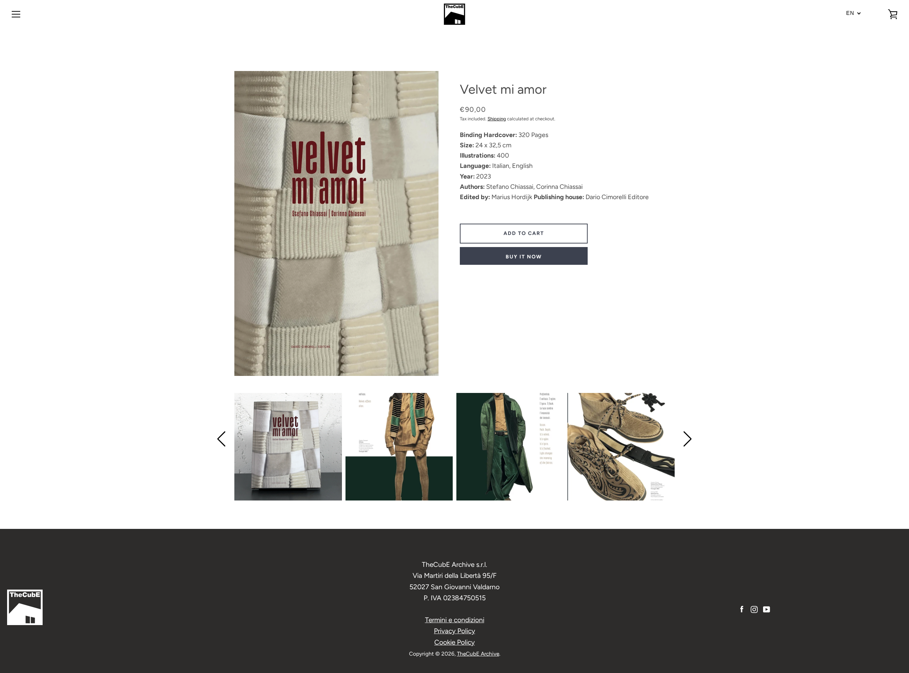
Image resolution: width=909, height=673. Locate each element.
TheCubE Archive (478, 653)
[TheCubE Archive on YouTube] (766, 609)
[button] (221, 439)
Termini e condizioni (454, 620)
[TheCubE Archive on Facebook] (741, 609)
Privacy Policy (454, 631)
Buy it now (524, 256)
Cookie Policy (454, 642)
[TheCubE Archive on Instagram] (754, 609)
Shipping (497, 118)
